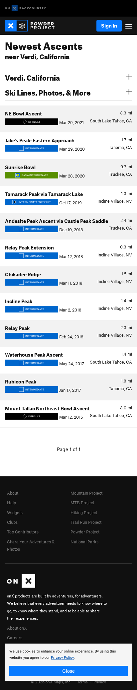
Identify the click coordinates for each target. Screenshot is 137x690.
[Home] (33, 26)
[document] (68, 662)
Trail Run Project (85, 522)
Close (68, 671)
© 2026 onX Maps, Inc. (51, 681)
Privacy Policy (62, 658)
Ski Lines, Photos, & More (48, 92)
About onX (17, 628)
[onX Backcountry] (25, 8)
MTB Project (82, 502)
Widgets (15, 512)
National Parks (84, 541)
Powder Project (84, 531)
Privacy (99, 681)
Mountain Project (86, 493)
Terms (82, 681)
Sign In (109, 26)
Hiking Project (83, 512)
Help (11, 502)
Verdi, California (32, 77)
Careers (14, 637)
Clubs (12, 522)
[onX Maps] (21, 586)
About (12, 493)
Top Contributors (23, 531)
